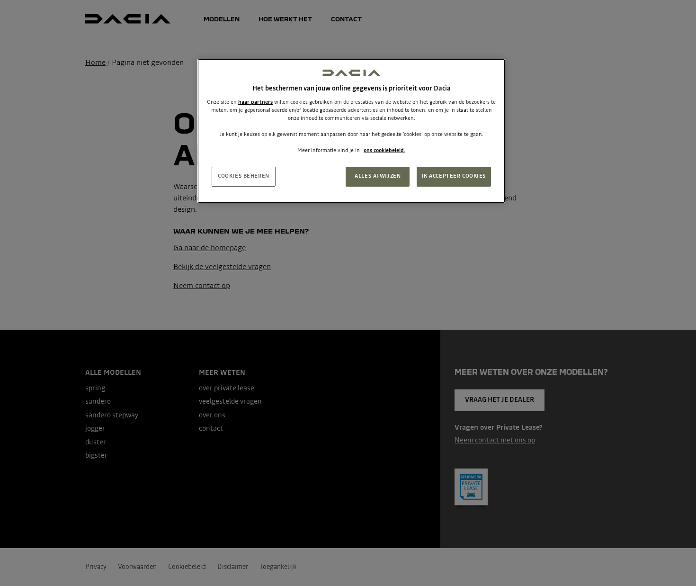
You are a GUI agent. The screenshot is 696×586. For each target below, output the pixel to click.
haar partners (255, 102)
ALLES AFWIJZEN (378, 176)
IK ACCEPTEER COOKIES (454, 176)
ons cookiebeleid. (384, 150)
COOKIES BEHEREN (243, 176)
